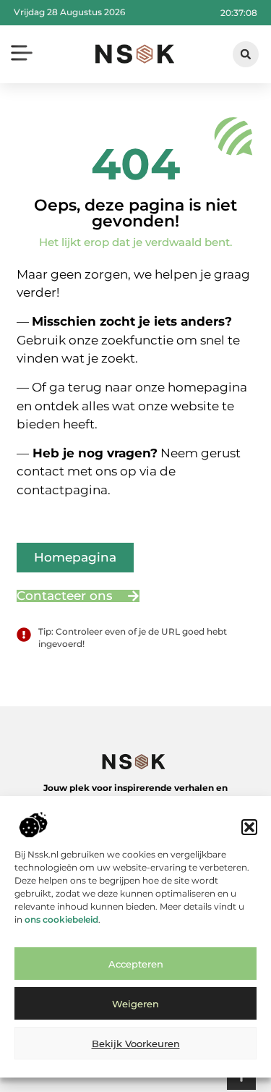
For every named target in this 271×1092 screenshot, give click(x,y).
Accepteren (135, 964)
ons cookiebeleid (61, 919)
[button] (249, 827)
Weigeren (135, 1004)
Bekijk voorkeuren (136, 1043)
